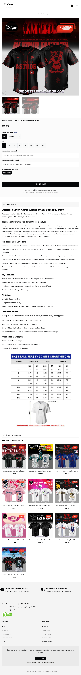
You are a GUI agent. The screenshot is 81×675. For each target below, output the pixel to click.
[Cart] (72, 5)
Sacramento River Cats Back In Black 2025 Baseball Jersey (40, 540)
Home (35, 14)
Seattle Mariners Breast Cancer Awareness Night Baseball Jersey (14, 540)
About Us (45, 626)
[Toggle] (4, 204)
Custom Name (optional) (9, 151)
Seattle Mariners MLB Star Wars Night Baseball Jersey (14, 574)
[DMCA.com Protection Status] (7, 614)
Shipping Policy (46, 638)
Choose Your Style (9, 132)
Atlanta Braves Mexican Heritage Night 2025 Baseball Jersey (14, 471)
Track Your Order (7, 634)
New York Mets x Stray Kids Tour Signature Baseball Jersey (67, 471)
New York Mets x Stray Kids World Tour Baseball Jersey (67, 540)
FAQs (3, 626)
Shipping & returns (13, 435)
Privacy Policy (46, 634)
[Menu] (77, 4)
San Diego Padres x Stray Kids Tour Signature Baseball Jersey (67, 505)
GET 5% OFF (40, 658)
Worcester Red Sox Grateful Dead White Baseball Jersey (40, 505)
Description (11, 204)
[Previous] (6, 57)
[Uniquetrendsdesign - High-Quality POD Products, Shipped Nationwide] (9, 5)
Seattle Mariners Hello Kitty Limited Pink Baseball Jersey (14, 505)
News (3, 642)
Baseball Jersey (43, 14)
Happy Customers (7, 638)
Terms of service (47, 642)
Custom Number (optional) (10, 160)
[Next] (75, 57)
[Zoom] (4, 93)
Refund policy (46, 630)
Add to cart (40, 184)
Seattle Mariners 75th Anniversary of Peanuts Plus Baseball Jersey (40, 471)
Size (4, 141)
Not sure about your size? (10, 169)
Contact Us (5, 630)
